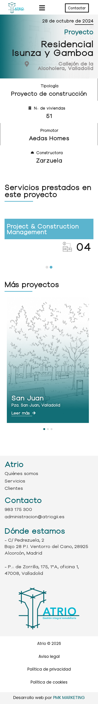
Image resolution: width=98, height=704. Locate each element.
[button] (42, 8)
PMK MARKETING (69, 697)
